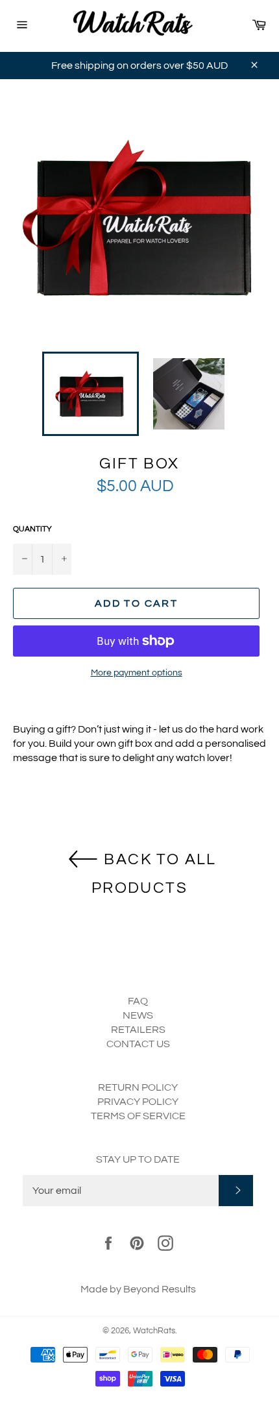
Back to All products (154, 874)
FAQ (138, 1001)
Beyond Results (159, 1289)
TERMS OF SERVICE (138, 1116)
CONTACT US (138, 1044)
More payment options (136, 672)
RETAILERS (138, 1029)
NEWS (138, 1015)
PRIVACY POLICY (137, 1101)
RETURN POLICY (138, 1087)
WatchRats (154, 1331)
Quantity (32, 529)
